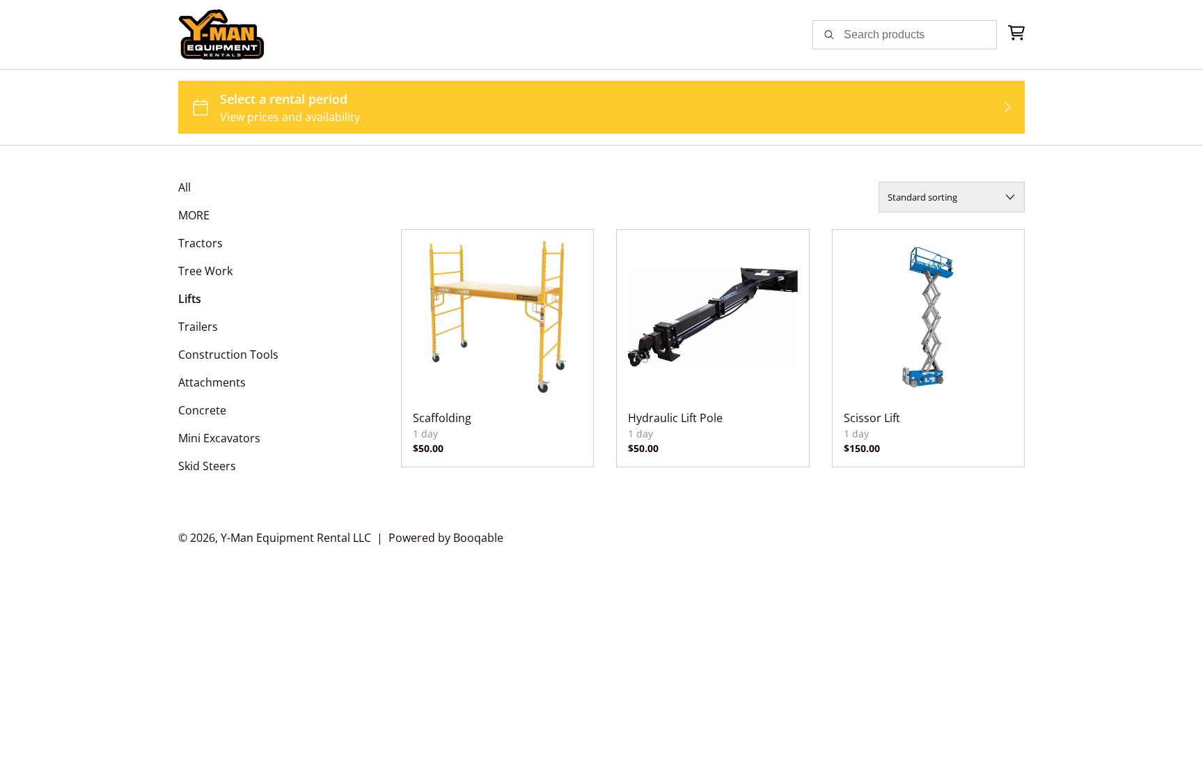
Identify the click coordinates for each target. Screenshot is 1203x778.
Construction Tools (228, 354)
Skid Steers (207, 466)
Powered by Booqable (445, 537)
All (184, 187)
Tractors (200, 243)
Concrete (202, 410)
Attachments (212, 382)
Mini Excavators (219, 438)
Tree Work (205, 271)
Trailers (198, 326)
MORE (194, 215)
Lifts (189, 298)
